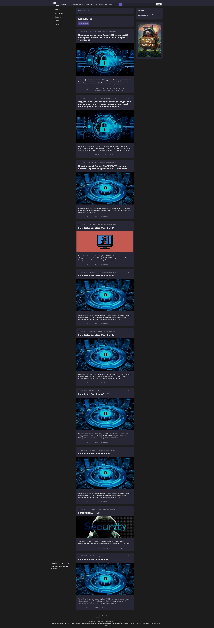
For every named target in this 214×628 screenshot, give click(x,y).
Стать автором (98, 4)
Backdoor (97, 216)
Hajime (115, 88)
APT (95, 548)
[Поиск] (120, 4)
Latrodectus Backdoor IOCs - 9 (93, 559)
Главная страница (83, 10)
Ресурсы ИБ (64, 4)
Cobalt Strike (98, 88)
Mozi (117, 90)
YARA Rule (111, 154)
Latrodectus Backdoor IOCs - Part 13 (96, 275)
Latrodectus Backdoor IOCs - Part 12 (96, 335)
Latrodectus (98, 90)
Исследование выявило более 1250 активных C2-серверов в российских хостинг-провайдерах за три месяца (103, 37)
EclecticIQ (105, 548)
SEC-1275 (84, 31)
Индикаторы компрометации (107, 31)
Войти (106, 4)
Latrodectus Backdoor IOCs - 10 (94, 453)
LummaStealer (106, 90)
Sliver (121, 90)
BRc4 (99, 548)
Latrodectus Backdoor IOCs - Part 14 (96, 228)
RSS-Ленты (54, 561)
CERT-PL (97, 154)
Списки (87, 4)
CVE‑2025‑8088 (107, 88)
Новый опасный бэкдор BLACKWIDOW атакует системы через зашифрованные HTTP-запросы (102, 167)
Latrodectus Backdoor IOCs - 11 (93, 394)
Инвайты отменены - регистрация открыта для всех (149, 15)
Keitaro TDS (122, 88)
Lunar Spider (120, 548)
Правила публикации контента (60, 563)
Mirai (113, 90)
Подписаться (83, 23)
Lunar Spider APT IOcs (89, 513)
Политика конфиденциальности (60, 566)
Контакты (54, 568)
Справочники (77, 4)
